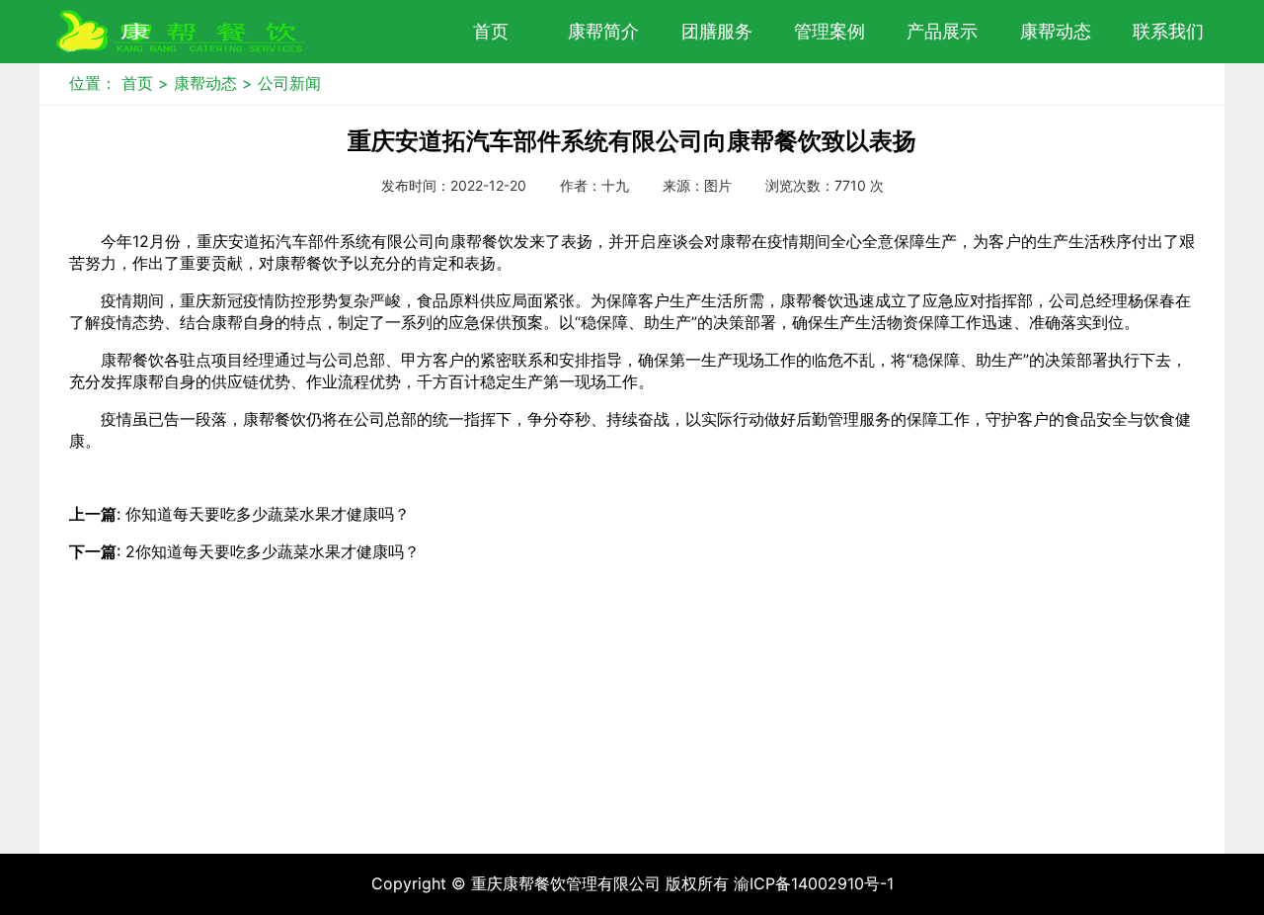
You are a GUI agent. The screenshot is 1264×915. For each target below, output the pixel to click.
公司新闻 (289, 83)
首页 (491, 31)
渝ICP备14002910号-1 (814, 883)
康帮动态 (205, 83)
